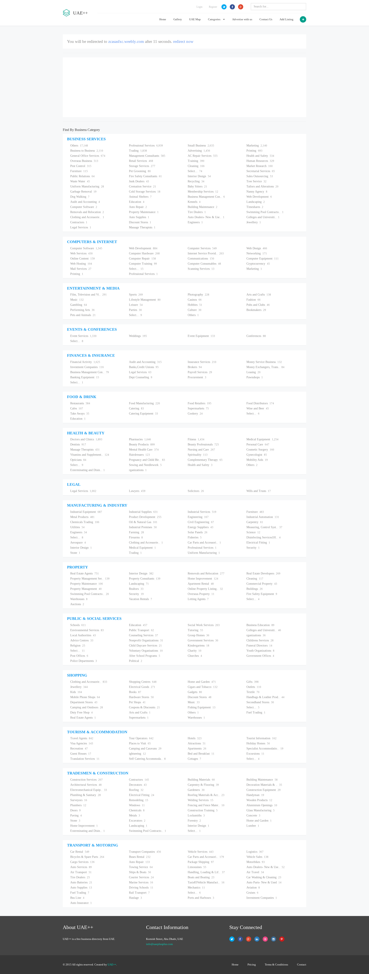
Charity (194, 650)
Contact (301, 964)
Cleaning (196, 166)
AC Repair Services (203, 155)
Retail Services (141, 160)
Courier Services (141, 877)
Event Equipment (201, 336)
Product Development (145, 517)
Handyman (255, 795)
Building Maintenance (202, 207)
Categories (214, 19)
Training (196, 160)
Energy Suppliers (200, 527)
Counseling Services (143, 635)
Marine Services (141, 882)
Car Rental (79, 851)
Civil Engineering (201, 522)
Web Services (81, 253)
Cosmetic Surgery (260, 449)
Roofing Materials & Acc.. (206, 795)
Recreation (79, 748)
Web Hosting (81, 263)
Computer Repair (142, 258)
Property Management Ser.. (90, 578)
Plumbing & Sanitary (85, 795)
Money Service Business (264, 362)
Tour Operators (141, 738)
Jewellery (253, 222)
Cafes (76, 408)
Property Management (86, 588)
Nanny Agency (256, 191)
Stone (75, 552)
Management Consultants (147, 155)
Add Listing (286, 19)
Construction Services (86, 779)
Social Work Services (204, 625)
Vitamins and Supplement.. (89, 454)
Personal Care (257, 444)
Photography (198, 294)
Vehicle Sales (257, 856)
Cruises (252, 892)
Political (135, 660)
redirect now (183, 41)
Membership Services (203, 191)
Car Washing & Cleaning (263, 877)
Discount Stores (140, 222)
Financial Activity (85, 362)
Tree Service (256, 181)
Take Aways (79, 413)
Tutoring (195, 630)
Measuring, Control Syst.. (264, 527)
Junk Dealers (139, 181)
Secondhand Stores (260, 702)
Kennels (194, 201)
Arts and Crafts (258, 294)
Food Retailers (199, 403)
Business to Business (86, 150)
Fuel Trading (255, 712)
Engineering (198, 517)
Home (162, 19)
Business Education (260, 625)
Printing (254, 150)
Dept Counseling (140, 377)
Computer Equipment (262, 258)
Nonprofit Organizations (146, 640)
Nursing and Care (201, 449)
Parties (135, 310)
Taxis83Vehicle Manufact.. (206, 882)
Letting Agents (198, 599)
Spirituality (198, 454)
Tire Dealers (197, 212)
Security (253, 547)
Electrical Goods (142, 686)
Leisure (136, 304)
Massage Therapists (142, 227)
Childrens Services (260, 640)
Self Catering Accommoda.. (147, 758)
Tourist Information (261, 738)
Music (77, 299)
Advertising (199, 150)
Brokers (195, 367)
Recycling (196, 181)
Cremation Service (142, 186)
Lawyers (137, 491)
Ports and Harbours (201, 897)
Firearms (136, 537)
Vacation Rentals (140, 599)
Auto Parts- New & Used (263, 882)
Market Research (259, 166)
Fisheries (195, 537)
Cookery (195, 413)
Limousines (197, 867)
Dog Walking (79, 196)
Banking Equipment (84, 377)
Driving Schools (141, 887)
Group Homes (198, 635)
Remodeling (138, 800)
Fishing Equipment (201, 707)
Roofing (136, 789)
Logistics (255, 851)
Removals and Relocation (87, 212)
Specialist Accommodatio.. (264, 748)
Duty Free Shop (81, 712)
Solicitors (196, 491)
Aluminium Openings (261, 805)
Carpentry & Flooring (203, 784)
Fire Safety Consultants (145, 176)
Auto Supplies (139, 217)
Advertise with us (242, 19)
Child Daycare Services (145, 645)
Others (79, 145)
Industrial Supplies (143, 511)
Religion (77, 645)
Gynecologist (256, 454)
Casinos (195, 299)
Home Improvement (203, 578)
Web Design (256, 248)
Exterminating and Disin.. (87, 470)
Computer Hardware (144, 253)
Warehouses (79, 599)
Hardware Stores (141, 697)
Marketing (256, 145)
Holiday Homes (258, 743)
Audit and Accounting (85, 201)
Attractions (197, 743)
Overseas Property (201, 594)
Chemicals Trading (84, 522)
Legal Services (80, 227)
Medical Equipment (262, 439)
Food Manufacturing (144, 403)
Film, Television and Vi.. (88, 294)
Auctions (77, 604)
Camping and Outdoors (86, 707)
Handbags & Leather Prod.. (265, 697)
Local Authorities (83, 635)
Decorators (138, 784)
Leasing (253, 372)
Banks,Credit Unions (144, 367)
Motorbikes (255, 862)
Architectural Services (86, 784)
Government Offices (260, 655)
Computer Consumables (204, 263)
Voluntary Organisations (146, 650)
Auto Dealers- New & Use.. (206, 217)
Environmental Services (87, 630)
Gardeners (196, 789)
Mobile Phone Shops (85, 697)
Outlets (253, 686)
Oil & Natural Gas (143, 522)
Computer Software (83, 207)
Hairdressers (139, 454)
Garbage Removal (83, 191)
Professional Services (146, 145)
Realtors (136, 588)
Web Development (259, 196)
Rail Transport (139, 892)
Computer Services (202, 248)
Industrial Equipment (86, 511)
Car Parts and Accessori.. (204, 542)
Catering (136, 408)
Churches (195, 655)
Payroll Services (200, 372)
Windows (137, 805)
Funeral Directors (259, 645)
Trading (138, 150)
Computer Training (143, 263)
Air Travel (255, 872)
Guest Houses (80, 753)
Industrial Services (202, 511)
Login (199, 6)
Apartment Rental (201, 583)
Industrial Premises (143, 527)
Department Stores (83, 702)
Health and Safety (260, 155)
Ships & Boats (140, 872)
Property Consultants (144, 578)
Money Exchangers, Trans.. (265, 367)
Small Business (201, 145)
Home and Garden (202, 681)
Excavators (137, 820)
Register (213, 6)
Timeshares (254, 207)
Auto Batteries (81, 882)
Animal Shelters (140, 196)
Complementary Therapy (205, 459)
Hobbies (195, 304)
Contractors (78, 222)
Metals (134, 815)
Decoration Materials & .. (264, 784)
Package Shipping (201, 862)
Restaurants (80, 403)
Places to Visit (140, 743)
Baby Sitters (197, 186)
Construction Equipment (263, 789)
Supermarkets (198, 408)
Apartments (197, 748)
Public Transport (141, 630)
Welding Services (200, 800)
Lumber (252, 825)
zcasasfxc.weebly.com (126, 41)
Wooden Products (259, 800)
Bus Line (77, 897)
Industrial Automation (262, 517)
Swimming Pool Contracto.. (265, 212)
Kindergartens (198, 645)
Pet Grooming (140, 171)
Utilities (77, 527)
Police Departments (83, 660)
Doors (75, 810)
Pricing (251, 964)
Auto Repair (138, 207)
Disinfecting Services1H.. (263, 537)
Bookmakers (256, 310)
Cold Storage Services (144, 191)
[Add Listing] (303, 19)
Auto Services (81, 867)
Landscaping (255, 201)
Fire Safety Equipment (261, 594)
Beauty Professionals (203, 444)
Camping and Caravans (145, 748)
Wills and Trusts (258, 491)
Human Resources (260, 160)
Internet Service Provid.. (206, 253)
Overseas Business (84, 160)
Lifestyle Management (145, 299)
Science (253, 532)
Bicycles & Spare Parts (87, 856)
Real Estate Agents (84, 573)
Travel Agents (81, 738)
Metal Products (82, 517)
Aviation (253, 887)
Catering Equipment (143, 413)
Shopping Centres (143, 681)
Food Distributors (260, 403)
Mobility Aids (257, 459)
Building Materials (201, 779)
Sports (136, 294)
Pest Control (80, 166)
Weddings (138, 336)
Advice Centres (81, 640)
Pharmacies (140, 439)
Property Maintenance (144, 212)
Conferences (256, 336)
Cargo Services (82, 862)
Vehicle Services (201, 851)
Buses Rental (140, 856)
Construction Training (203, 810)
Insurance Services (202, 362)
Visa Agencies (81, 743)
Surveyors (78, 800)
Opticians (78, 459)
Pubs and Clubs (258, 304)
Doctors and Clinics (86, 439)
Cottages (194, 758)
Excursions (255, 753)
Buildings (254, 588)
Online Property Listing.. (205, 588)
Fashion (253, 299)
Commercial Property (261, 583)
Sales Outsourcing (259, 176)
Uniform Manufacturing (87, 186)
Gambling (78, 304)
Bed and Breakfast (201, 753)
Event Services (83, 336)
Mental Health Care (144, 449)
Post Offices (79, 655)
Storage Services (142, 166)
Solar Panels (197, 532)
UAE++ (112, 964)
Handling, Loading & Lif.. (206, 872)
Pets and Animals (83, 315)
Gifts (252, 681)
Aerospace (78, 542)
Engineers (195, 222)
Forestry (194, 820)
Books (135, 692)
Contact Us (265, 19)
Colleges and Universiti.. (263, 217)
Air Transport (81, 872)
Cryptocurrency (258, 263)
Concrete (253, 815)
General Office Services (87, 155)
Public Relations (82, 176)
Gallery (177, 19)
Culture (194, 310)
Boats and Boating (201, 877)
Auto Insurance (81, 902)
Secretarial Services (260, 171)
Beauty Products (142, 444)
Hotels (195, 738)
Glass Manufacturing (260, 810)
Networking (256, 253)
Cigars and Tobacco (203, 686)
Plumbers (78, 805)
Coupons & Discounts (144, 707)
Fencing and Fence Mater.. (206, 805)
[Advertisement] (184, 87)
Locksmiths (196, 815)
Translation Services (85, 758)
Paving (76, 815)
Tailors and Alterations (262, 186)
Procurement (197, 377)
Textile (252, 692)
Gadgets (195, 692)
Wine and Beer (257, 408)
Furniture (79, 171)
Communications (201, 258)
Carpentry (254, 522)
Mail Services (80, 268)
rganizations (138, 470)
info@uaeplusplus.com (159, 944)
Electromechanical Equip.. (88, 789)
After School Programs (144, 655)
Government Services (203, 640)
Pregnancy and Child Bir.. (147, 459)
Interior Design (199, 176)
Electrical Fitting (258, 542)
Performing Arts (82, 310)
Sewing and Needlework (145, 465)
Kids (76, 692)
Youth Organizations (260, 650)
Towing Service (141, 867)
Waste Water (80, 181)
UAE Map (195, 19)
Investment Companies (87, 367)
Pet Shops (137, 702)
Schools (78, 625)
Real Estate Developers (263, 573)
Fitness (196, 439)
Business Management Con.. (206, 196)
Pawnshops (254, 377)
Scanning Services (201, 268)
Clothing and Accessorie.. (87, 217)
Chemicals (137, 810)
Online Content (82, 258)
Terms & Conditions (276, 964)
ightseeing (137, 753)
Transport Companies (145, 851)
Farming (136, 532)
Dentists (78, 444)
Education (136, 201)
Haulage (135, 897)
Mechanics (196, 887)
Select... (195, 171)
